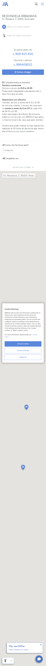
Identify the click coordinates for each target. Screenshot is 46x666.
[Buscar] (36, 4)
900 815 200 (24, 54)
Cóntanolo (8, 150)
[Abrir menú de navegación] (42, 4)
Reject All (23, 357)
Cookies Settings (23, 350)
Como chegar (23, 72)
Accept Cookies (23, 344)
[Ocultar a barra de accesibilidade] (11, 660)
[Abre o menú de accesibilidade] (5, 660)
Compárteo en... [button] (12, 158)
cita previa (18, 91)
